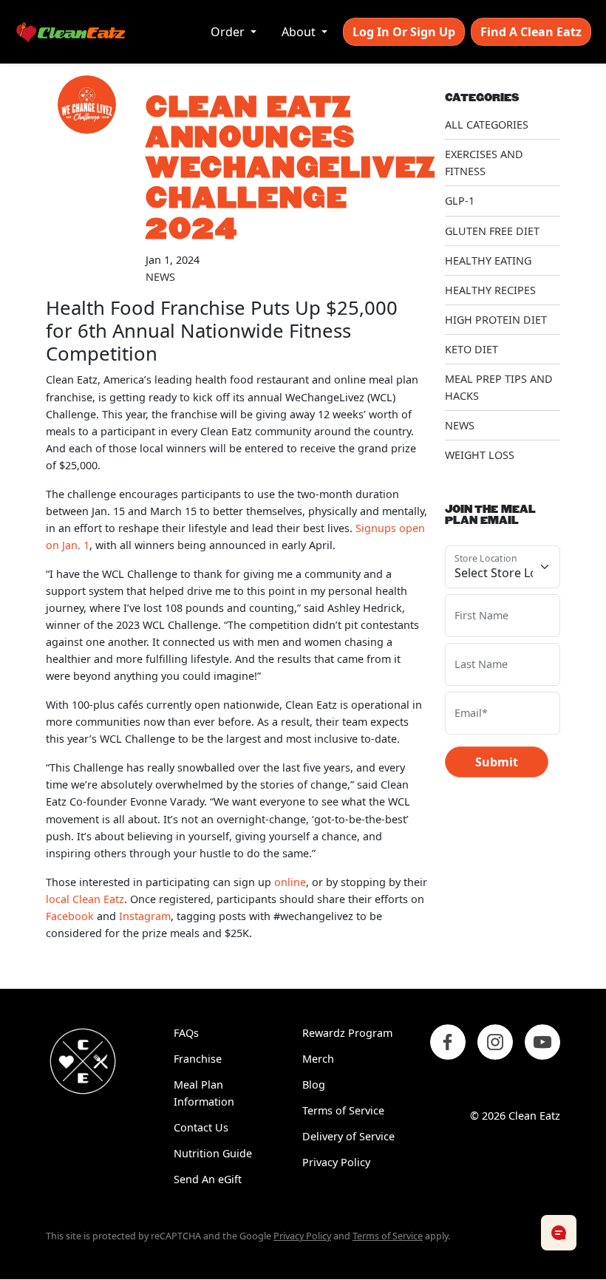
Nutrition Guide (213, 1153)
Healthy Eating (488, 260)
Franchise (198, 1059)
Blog (313, 1085)
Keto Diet (471, 349)
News (160, 277)
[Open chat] (558, 1232)
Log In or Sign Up (404, 32)
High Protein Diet (496, 320)
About (300, 32)
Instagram (145, 916)
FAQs (186, 1033)
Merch (318, 1059)
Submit (496, 762)
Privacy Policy (336, 1162)
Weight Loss (479, 455)
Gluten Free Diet (492, 231)
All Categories (486, 125)
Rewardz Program (347, 1033)
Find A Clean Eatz (531, 32)
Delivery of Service (348, 1136)
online (290, 882)
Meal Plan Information (204, 1093)
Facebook (70, 916)
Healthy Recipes (490, 290)
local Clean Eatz (85, 899)
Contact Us (201, 1127)
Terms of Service (343, 1110)
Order (229, 32)
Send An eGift (208, 1179)
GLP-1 (459, 201)
